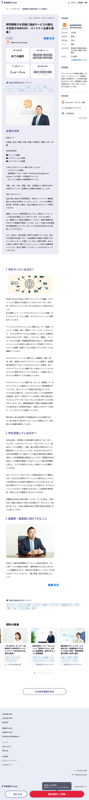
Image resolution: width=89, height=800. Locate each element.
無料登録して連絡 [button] (56, 794)
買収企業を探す (7, 718)
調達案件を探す (7, 728)
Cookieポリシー (7, 764)
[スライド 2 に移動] (36, 673)
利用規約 (5, 756)
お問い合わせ (6, 746)
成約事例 (5, 722)
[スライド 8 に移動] (46, 673)
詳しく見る (82, 118)
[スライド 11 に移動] (51, 673)
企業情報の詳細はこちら (78, 60)
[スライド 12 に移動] (53, 673)
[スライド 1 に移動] (34, 673)
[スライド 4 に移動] (39, 673)
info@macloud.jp (80, 774)
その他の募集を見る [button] (44, 691)
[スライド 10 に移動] (50, 673)
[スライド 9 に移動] (48, 673)
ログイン (73, 2)
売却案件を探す (7, 732)
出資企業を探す (15, 9)
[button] (51, 90)
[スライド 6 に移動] (43, 673)
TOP (7, 9)
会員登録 (80, 2)
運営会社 (5, 750)
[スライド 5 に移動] (41, 673)
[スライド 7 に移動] (44, 673)
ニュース (5, 742)
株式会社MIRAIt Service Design (76, 26)
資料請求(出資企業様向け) (11, 736)
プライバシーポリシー (9, 760)
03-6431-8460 (82, 770)
